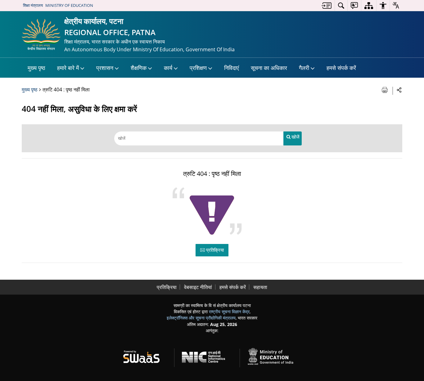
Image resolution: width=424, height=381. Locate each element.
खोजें (295, 137)
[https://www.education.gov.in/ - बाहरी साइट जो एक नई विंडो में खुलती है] (274, 355)
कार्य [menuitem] (168, 67)
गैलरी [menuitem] (304, 67)
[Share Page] (399, 89)
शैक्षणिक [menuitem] (139, 67)
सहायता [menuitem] (260, 287)
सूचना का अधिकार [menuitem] (269, 67)
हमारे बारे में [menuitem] (68, 67)
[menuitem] (326, 5)
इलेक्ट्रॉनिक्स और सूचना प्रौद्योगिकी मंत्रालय (201, 318)
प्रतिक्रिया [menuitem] (167, 287)
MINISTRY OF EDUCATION (69, 5)
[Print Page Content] (385, 89)
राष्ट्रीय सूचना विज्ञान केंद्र (229, 311)
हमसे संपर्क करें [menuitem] (341, 67)
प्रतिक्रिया (214, 250)
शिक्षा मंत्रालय (33, 5)
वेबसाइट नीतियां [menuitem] (198, 287)
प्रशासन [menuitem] (104, 67)
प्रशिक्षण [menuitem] (198, 67)
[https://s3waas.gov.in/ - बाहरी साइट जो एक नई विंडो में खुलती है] (145, 355)
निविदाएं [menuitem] (231, 67)
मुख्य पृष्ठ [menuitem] (36, 67)
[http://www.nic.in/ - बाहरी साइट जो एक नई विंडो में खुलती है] (207, 356)
